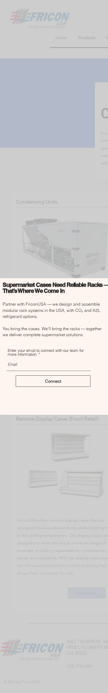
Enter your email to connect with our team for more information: (46, 352)
